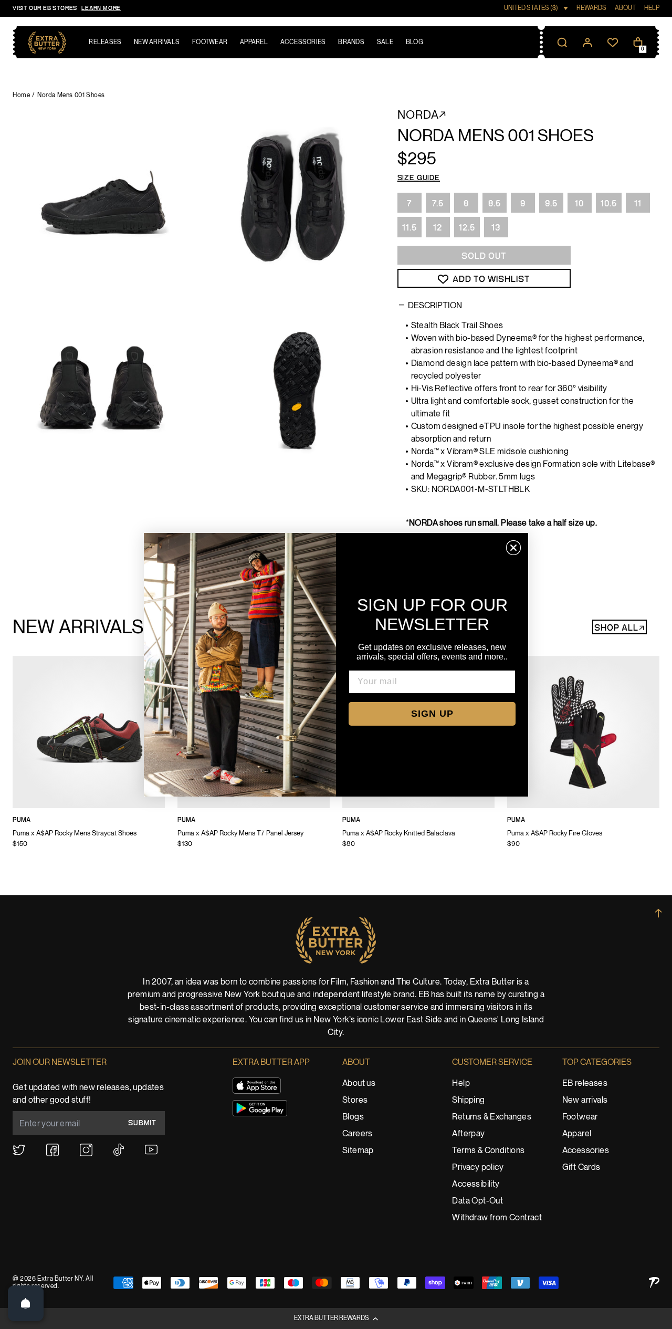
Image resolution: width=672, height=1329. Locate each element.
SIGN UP (432, 713)
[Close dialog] (513, 547)
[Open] (26, 1303)
